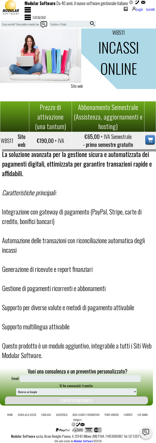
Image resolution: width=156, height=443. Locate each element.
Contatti (128, 415)
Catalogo (46, 415)
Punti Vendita (112, 415)
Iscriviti (150, 9)
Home (10, 415)
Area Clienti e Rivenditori (86, 415)
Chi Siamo (143, 415)
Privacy (77, 420)
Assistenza (61, 415)
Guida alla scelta (27, 415)
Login (139, 9)
